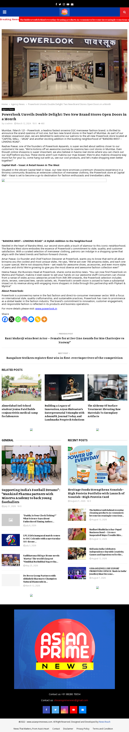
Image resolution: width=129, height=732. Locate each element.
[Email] (82, 709)
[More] (44, 319)
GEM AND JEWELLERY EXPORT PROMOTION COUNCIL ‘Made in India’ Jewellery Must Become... (108, 571)
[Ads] (31, 430)
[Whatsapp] (18, 319)
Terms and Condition (103, 728)
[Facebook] (5, 319)
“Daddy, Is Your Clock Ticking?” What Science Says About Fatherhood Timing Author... (39, 518)
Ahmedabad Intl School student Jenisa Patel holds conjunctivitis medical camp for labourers (20, 411)
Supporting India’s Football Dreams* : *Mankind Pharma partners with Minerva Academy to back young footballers (31, 496)
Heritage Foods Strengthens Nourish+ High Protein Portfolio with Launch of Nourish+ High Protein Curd (96, 493)
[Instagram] (25, 319)
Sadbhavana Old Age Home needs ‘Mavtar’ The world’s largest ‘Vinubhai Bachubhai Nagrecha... (41, 558)
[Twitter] (55, 709)
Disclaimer (68, 728)
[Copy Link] (38, 319)
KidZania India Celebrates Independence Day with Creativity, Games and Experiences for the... (106, 551)
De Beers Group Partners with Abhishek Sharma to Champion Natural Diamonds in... (40, 578)
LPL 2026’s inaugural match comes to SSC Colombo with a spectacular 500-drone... (41, 538)
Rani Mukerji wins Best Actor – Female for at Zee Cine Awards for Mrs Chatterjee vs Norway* (64, 340)
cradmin (9, 123)
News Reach (104, 721)
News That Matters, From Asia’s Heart (31, 728)
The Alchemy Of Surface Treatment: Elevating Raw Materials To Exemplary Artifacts (104, 411)
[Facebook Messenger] (31, 319)
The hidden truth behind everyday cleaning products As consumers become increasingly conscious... (106, 513)
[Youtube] (73, 709)
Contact (56, 728)
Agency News (8, 109)
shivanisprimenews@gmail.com (71, 700)
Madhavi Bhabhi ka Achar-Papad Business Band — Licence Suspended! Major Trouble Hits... (105, 532)
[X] (11, 319)
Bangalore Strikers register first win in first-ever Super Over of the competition (64, 358)
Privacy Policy (83, 728)
